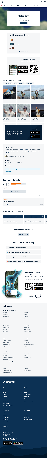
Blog (25, 390)
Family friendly (14, 169)
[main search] (42, 2)
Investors (5, 394)
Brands (25, 387)
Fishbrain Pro (6, 410)
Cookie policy (27, 398)
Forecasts (5, 415)
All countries (27, 410)
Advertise (5, 396)
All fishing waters (28, 419)
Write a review (14, 191)
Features (5, 412)
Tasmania (22, 18)
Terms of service (7, 401)
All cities (26, 415)
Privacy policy (6, 398)
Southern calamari (29, 83)
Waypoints (5, 426)
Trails (7, 169)
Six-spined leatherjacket (19, 83)
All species (26, 417)
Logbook (5, 424)
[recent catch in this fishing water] (9, 94)
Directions (19, 162)
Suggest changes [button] (23, 234)
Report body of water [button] (8, 405)
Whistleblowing (6, 403)
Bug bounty (26, 396)
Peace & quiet (30, 169)
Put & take (37, 169)
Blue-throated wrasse (8, 83)
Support (4, 392)
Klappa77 (6, 204)
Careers (4, 390)
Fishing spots (6, 419)
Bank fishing (8, 171)
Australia (25, 18)
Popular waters (27, 394)
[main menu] (45, 2)
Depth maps (5, 421)
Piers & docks (22, 169)
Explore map (23, 23)
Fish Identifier (6, 417)
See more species (23, 51)
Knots (25, 392)
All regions (26, 412)
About (4, 387)
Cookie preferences (28, 401)
